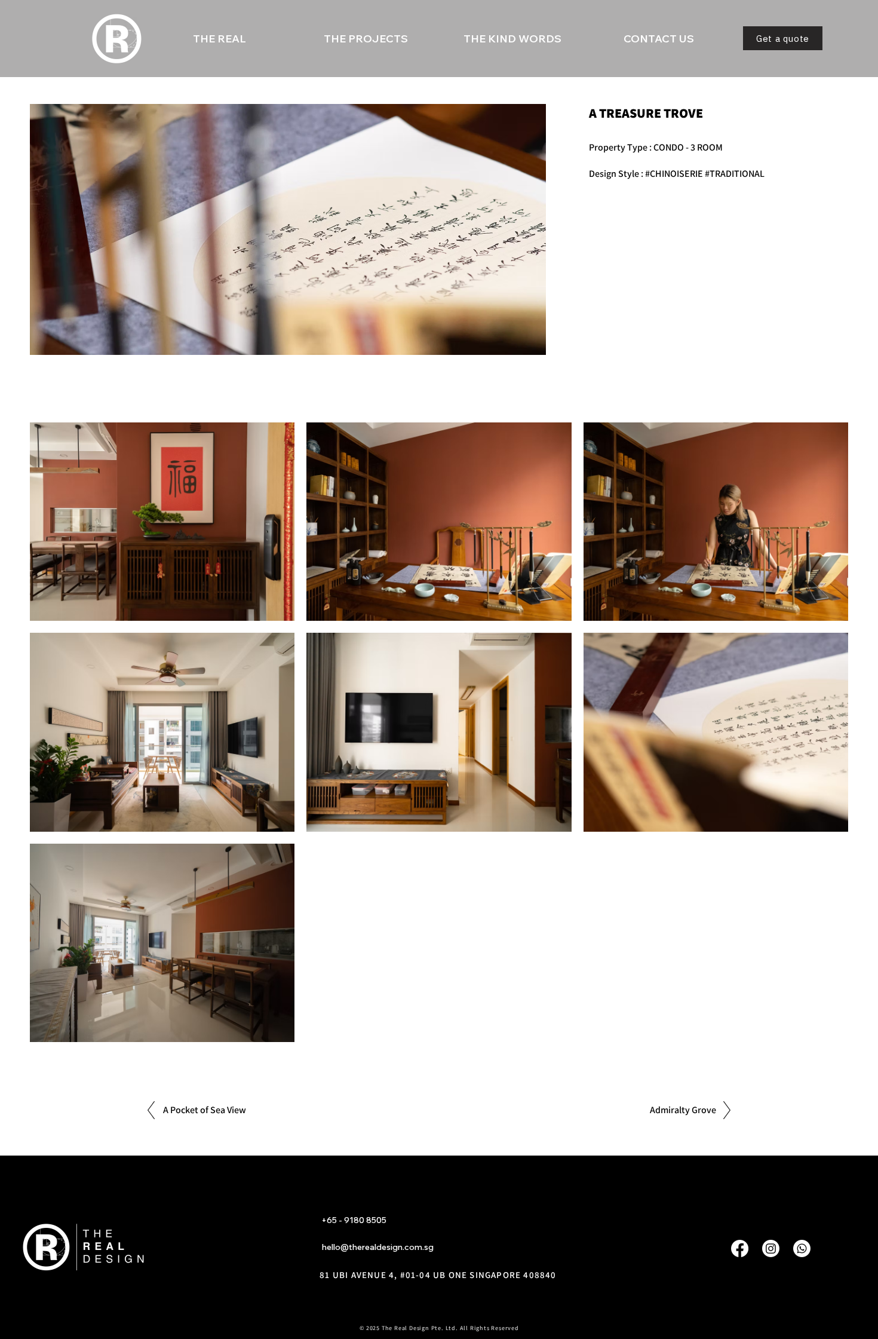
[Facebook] (739, 1248)
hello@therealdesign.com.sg (378, 1247)
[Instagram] (770, 1248)
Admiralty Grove (683, 1110)
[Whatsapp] (802, 1248)
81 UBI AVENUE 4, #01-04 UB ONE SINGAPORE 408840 (438, 1274)
